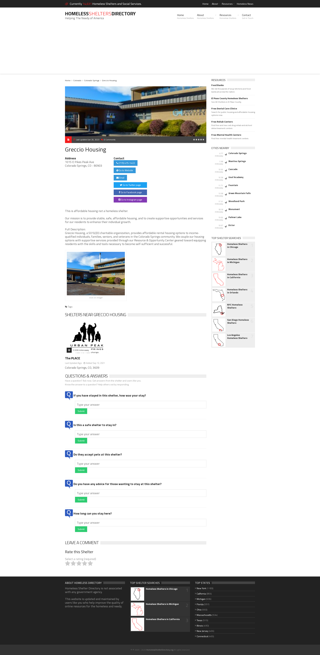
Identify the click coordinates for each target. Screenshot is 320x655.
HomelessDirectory (100, 13)
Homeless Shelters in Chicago (237, 245)
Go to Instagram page (131, 199)
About (215, 4)
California (201, 593)
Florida (200, 604)
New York (201, 588)
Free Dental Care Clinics (224, 108)
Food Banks (217, 85)
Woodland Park (236, 201)
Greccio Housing (109, 80)
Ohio (199, 609)
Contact (247, 16)
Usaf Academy (236, 177)
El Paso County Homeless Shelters (229, 98)
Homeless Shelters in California (237, 276)
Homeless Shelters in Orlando (237, 291)
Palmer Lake (234, 217)
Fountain (233, 185)
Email (121, 177)
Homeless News (245, 4)
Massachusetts (204, 615)
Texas (199, 620)
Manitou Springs (237, 161)
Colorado (77, 80)
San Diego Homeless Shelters (238, 321)
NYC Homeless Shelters (234, 306)
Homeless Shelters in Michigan (237, 261)
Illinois (200, 625)
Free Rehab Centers (222, 121)
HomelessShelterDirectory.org (159, 649)
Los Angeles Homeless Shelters (237, 337)
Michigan (201, 599)
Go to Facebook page (131, 192)
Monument (234, 209)
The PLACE (72, 358)
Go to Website (125, 170)
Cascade (232, 169)
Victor (231, 225)
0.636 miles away (81, 350)
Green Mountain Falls (239, 193)
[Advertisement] (160, 50)
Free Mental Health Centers (226, 134)
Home (205, 4)
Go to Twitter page (131, 185)
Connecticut (202, 636)
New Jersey (202, 631)
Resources (227, 4)
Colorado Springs (91, 80)
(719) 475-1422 (126, 163)
